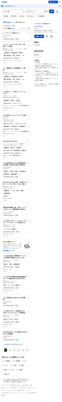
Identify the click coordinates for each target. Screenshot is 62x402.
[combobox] (13, 11)
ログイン (54, 2)
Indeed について (31, 387)
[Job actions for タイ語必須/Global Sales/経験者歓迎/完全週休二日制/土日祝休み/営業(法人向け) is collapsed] (28, 163)
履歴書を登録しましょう (9, 22)
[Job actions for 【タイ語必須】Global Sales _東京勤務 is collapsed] (28, 298)
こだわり (31, 16)
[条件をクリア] (23, 11)
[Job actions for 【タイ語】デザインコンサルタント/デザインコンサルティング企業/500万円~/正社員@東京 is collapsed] (28, 221)
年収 (19, 385)
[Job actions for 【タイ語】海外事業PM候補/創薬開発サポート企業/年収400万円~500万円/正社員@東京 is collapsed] (28, 277)
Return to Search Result (50, 21)
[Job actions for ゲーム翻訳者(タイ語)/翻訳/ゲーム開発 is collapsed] (28, 68)
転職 (31, 385)
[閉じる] (60, 6)
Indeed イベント (5, 387)
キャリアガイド (4, 385)
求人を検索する (13, 385)
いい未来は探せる (25, 385)
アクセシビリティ (13, 393)
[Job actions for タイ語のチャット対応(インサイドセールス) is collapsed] (28, 92)
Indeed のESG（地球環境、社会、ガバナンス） (20, 390)
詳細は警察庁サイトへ (8, 250)
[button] (11, 33)
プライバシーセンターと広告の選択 (27, 393)
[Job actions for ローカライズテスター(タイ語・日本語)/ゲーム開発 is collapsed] (28, 44)
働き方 (14, 16)
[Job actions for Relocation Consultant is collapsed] (28, 141)
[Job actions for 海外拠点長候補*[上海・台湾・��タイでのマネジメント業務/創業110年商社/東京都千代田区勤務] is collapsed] (28, 206)
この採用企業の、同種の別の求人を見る (12, 344)
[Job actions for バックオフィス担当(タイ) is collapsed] (28, 33)
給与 (23, 16)
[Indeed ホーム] (4, 2)
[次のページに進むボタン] (27, 350)
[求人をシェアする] (51, 36)
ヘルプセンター (4, 390)
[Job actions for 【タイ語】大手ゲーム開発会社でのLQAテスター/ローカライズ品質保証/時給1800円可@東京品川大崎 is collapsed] (28, 311)
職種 (7, 16)
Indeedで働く (13, 387)
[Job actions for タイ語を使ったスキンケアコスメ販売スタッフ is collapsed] (28, 115)
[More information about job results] (29, 28)
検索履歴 (42, 16)
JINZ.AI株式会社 (38, 26)
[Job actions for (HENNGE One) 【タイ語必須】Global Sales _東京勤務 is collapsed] (28, 332)
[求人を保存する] (46, 36)
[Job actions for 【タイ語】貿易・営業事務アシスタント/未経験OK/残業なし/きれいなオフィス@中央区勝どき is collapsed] (28, 256)
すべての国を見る (21, 387)
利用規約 (3, 395)
